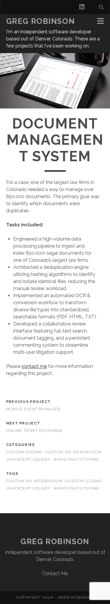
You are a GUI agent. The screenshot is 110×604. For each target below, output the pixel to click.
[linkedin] (81, 7)
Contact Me (55, 573)
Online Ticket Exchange (34, 430)
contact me (34, 366)
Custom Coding (24, 452)
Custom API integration (34, 481)
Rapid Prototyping (76, 459)
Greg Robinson (40, 21)
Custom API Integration (73, 452)
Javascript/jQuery (28, 459)
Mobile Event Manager (33, 409)
